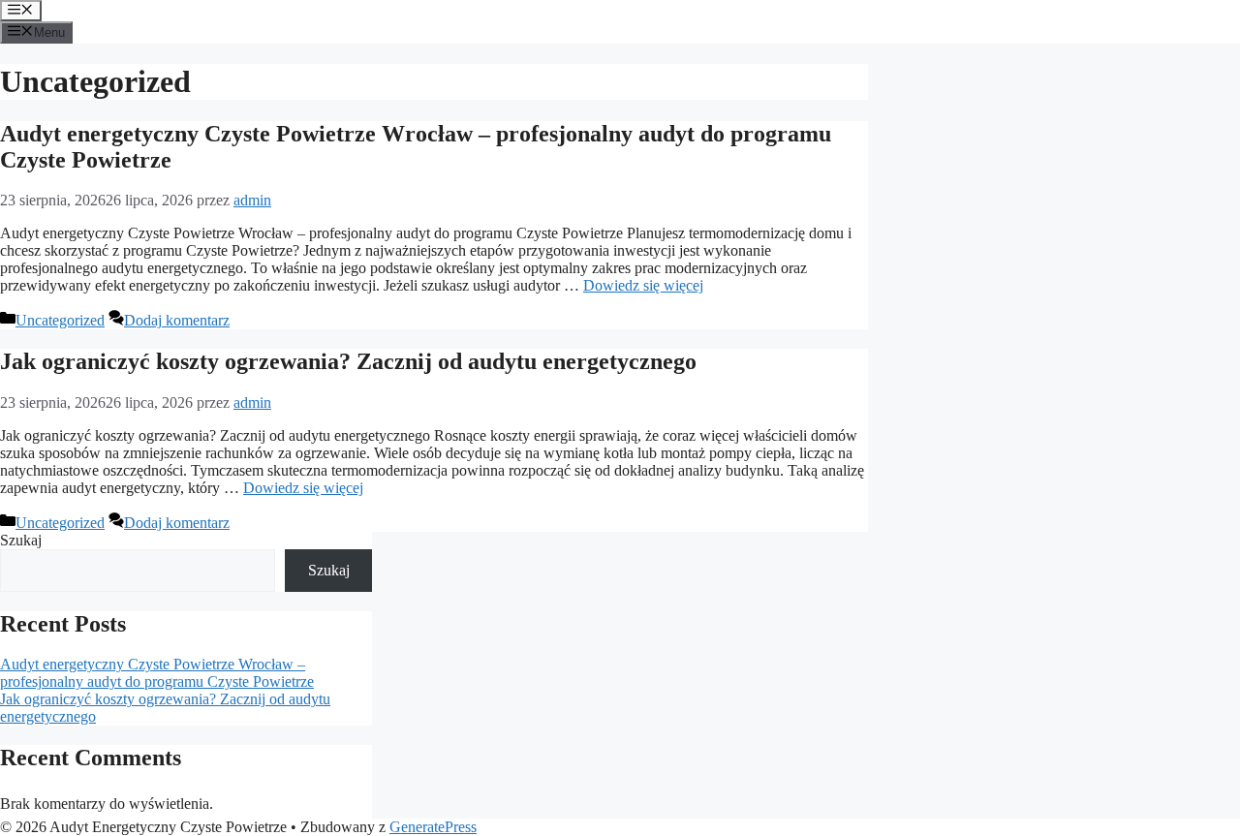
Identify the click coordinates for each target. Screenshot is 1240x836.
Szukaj (21, 540)
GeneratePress (433, 827)
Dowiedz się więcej (643, 285)
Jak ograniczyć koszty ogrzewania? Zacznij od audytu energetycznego (348, 361)
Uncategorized (60, 320)
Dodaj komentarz (177, 320)
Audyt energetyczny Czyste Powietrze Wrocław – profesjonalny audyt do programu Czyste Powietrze (157, 673)
